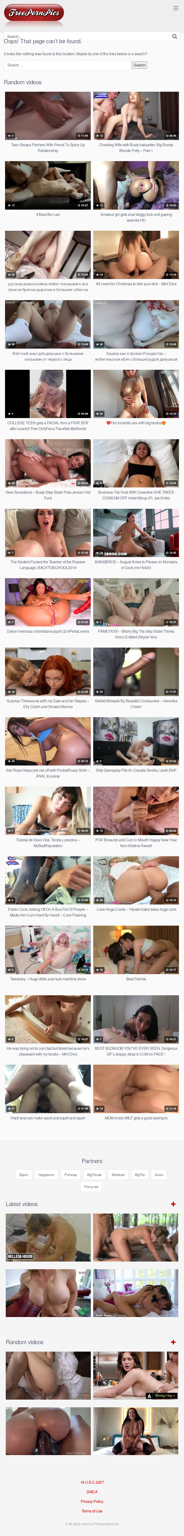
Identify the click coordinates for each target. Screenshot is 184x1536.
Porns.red (91, 1186)
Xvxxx (159, 1174)
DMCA (92, 1491)
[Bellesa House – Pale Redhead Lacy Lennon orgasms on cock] (48, 1238)
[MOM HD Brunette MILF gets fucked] (135, 1238)
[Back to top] (175, 1525)
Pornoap (70, 1174)
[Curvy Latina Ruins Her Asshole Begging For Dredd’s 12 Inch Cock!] (48, 1431)
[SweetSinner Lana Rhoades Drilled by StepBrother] (135, 1293)
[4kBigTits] (34, 16)
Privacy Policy (92, 1501)
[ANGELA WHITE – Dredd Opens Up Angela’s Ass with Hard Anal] (135, 1431)
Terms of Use (92, 1511)
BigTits (140, 1174)
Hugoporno (46, 1174)
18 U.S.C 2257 (92, 1482)
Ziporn (23, 1174)
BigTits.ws (94, 1174)
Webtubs (118, 1174)
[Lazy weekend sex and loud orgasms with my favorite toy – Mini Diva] (48, 1376)
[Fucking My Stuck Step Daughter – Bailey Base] (48, 1293)
